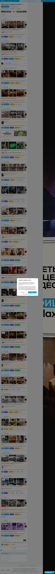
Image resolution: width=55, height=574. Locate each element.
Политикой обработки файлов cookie (30, 289)
